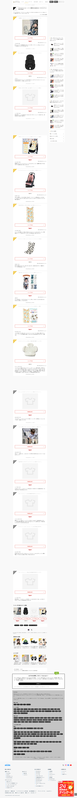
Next (46, 611)
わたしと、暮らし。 (33, 757)
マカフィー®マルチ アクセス (40, 784)
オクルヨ (25, 757)
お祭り (29, 709)
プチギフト (21, 751)
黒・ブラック (20, 747)
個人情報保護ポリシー (33, 791)
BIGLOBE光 (8, 773)
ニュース (50, 775)
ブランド (50, 772)
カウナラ (51, 757)
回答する (56, 1)
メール (63, 772)
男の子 (34, 751)
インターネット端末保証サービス (11, 783)
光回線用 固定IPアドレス (40, 777)
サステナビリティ (52, 774)
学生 (46, 751)
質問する (51, 1)
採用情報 (50, 777)
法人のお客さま (37, 769)
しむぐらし (25, 774)
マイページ (62, 1)
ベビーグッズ (26, 625)
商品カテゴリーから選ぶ (54, 136)
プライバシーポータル (41, 791)
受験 (58, 709)
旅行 (21, 709)
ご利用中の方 (63, 769)
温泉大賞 (25, 773)
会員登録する (38, 683)
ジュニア (15, 751)
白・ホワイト (15, 747)
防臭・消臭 (35, 728)
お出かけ (21, 625)
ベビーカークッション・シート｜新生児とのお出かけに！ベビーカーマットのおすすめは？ (26, 670)
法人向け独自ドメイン (39, 786)
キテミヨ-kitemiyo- (16, 669)
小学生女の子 (38, 751)
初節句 (19, 713)
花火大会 (40, 709)
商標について (27, 792)
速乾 (24, 728)
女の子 (31, 751)
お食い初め (15, 713)
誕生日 (49, 709)
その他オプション (9, 787)
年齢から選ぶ (52, 138)
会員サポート (64, 774)
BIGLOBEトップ (33, 792)
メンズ (22, 1)
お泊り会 (55, 709)
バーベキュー (25, 709)
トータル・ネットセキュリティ (11, 784)
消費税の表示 (13, 791)
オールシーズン (17, 625)
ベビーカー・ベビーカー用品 (33, 625)
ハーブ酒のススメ (35, 758)
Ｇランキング (17, 757)
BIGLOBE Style (51, 778)
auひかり (8, 774)
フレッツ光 (38, 774)
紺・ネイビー (24, 747)
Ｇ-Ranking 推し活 (41, 758)
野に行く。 (47, 757)
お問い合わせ (7, 791)
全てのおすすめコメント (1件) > (30, 166)
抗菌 (41, 728)
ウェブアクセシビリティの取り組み (22, 791)
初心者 (18, 751)
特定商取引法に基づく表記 (9, 792)
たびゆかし (59, 757)
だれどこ (21, 757)
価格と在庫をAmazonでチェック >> (41, 77)
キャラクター (49, 751)
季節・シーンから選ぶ (53, 133)
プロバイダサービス (39, 775)
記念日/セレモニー (44, 709)
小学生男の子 (42, 751)
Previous (14, 611)
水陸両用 (38, 728)
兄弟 (25, 751)
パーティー (52, 709)
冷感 (18, 728)
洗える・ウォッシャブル (30, 728)
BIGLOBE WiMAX (9, 777)
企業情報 (49, 769)
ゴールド (28, 747)
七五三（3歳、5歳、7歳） (24, 713)
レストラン (18, 709)
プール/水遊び (36, 709)
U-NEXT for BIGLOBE (10, 786)
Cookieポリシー (49, 791)
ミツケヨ (55, 757)
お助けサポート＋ (9, 781)
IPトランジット (38, 781)
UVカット (15, 728)
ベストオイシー (39, 757)
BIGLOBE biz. (38, 771)
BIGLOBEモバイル (9, 776)
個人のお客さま (8, 769)
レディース (30, 1)
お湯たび (28, 757)
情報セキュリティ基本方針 (19, 792)
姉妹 (28, 751)
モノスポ (44, 757)
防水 (21, 728)
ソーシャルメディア (52, 780)
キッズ (26, 1)
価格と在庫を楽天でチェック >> (42, 42)
